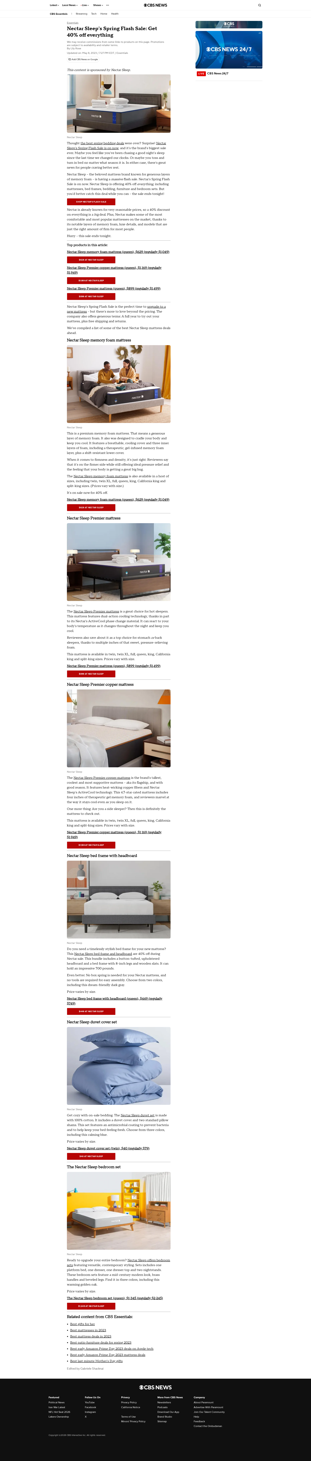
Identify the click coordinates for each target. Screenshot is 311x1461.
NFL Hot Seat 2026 (59, 1412)
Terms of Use (128, 1416)
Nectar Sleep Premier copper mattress (102, 778)
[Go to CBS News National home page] (155, 5)
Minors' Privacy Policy (133, 1421)
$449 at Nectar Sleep (91, 1011)
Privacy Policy (129, 1402)
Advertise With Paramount (208, 1407)
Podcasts (162, 1407)
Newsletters (164, 1402)
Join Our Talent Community (209, 1412)
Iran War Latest (57, 1407)
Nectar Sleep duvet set (138, 1115)
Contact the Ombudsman (208, 1426)
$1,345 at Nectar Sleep (91, 1306)
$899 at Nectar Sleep (91, 296)
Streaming (81, 13)
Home (103, 13)
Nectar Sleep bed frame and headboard (103, 954)
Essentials (72, 23)
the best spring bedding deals (102, 143)
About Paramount (203, 1402)
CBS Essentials (59, 14)
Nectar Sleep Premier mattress (96, 611)
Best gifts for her (82, 1324)
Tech (94, 13)
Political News (56, 1402)
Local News (69, 5)
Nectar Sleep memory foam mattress (101, 476)
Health (115, 13)
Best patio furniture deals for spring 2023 (100, 1343)
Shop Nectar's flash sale (91, 202)
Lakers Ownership (59, 1416)
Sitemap (162, 1421)
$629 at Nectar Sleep (91, 260)
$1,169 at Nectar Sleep (91, 280)
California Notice (130, 1407)
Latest (54, 5)
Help (196, 1416)
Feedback (199, 1421)
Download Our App (168, 1412)
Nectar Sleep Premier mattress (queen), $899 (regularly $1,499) (114, 288)
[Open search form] (259, 5)
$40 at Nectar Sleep (91, 1156)
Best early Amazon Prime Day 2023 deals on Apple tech (111, 1349)
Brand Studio (164, 1416)
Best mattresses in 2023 (88, 1330)
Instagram (90, 1412)
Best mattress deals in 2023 (90, 1336)
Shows (97, 5)
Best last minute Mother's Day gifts (96, 1361)
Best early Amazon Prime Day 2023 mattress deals (107, 1355)
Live (84, 5)
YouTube (90, 1402)
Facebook (90, 1407)
